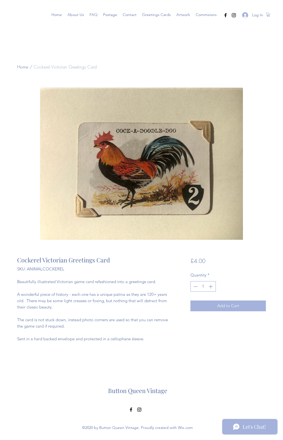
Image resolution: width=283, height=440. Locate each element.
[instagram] (234, 15)
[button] (156, 14)
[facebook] (225, 15)
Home (22, 67)
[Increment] (211, 286)
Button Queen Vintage (137, 390)
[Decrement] (195, 286)
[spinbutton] (203, 286)
